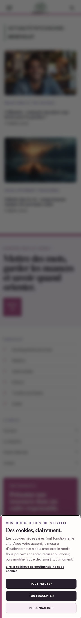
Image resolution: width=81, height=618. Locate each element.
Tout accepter (41, 595)
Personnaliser (41, 608)
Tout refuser (41, 583)
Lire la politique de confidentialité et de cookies (35, 569)
